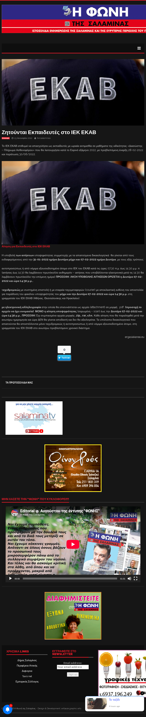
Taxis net (27, 676)
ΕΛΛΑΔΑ (5, 138)
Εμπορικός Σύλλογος (27, 681)
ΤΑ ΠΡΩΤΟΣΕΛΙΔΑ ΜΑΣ (19, 382)
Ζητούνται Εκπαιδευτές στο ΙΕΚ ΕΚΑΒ (49, 132)
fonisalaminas (44, 138)
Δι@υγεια (27, 671)
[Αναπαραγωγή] (10, 578)
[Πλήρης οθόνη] (135, 578)
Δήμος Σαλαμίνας (27, 660)
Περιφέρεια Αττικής (27, 665)
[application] (73, 544)
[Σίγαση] (129, 578)
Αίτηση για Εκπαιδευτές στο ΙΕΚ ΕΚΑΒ (26, 246)
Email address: (72, 663)
